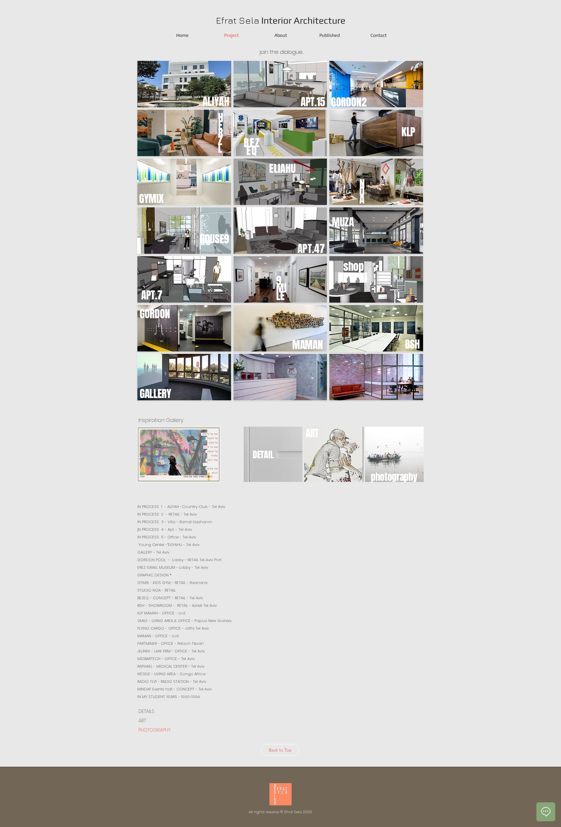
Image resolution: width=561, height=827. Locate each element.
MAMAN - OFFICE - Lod (158, 636)
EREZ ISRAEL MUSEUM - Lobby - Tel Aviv (172, 567)
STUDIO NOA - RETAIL (156, 590)
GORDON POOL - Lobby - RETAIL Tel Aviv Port (179, 560)
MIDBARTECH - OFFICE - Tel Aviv (166, 658)
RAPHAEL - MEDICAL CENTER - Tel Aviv (171, 666)
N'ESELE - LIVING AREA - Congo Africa (171, 674)
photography (394, 477)
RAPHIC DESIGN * (156, 575)
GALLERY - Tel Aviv (154, 552)
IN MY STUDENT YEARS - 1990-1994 (168, 696)
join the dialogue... (280, 52)
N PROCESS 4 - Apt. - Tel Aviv (164, 529)
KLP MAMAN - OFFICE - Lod (161, 613)
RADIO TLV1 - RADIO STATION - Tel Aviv (171, 681)
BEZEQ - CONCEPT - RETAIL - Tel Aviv (170, 598)
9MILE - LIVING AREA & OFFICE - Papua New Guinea (184, 620)
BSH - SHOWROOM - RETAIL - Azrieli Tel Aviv (177, 605)
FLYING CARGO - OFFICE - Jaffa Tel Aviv (173, 628)
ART (141, 720)
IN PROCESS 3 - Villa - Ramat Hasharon (174, 522)
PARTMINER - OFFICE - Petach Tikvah (170, 643)
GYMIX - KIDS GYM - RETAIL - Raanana (172, 582)
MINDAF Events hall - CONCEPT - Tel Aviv (174, 689)
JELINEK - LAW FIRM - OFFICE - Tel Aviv (171, 651)
